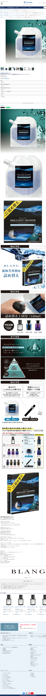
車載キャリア (33, 649)
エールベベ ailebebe (6, 680)
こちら (13, 640)
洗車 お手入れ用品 (34, 657)
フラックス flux (5, 675)
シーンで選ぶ (17, 12)
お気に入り (18, 7)
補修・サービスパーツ (35, 663)
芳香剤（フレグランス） (10, 12)
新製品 (32, 648)
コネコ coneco (5, 684)
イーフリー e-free (6, 685)
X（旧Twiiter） (33, 676)
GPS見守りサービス (34, 664)
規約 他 (2, 644)
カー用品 (4, 9)
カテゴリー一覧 (33, 647)
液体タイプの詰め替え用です (5, 84)
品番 (2, 80)
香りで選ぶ (16, 15)
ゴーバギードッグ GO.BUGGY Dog (9, 688)
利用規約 (4, 648)
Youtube (32, 675)
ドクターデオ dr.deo (6, 676)
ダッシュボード (21, 12)
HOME (1, 9)
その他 (20, 15)
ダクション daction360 (7, 677)
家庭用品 (32, 662)
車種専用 (32, 653)
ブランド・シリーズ (6, 17)
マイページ (24, 7)
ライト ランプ (33, 661)
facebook (32, 673)
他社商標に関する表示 (7, 653)
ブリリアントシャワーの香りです (6, 91)
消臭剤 (32, 656)
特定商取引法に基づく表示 (7, 650)
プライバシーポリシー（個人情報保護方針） (10, 647)
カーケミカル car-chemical (7, 687)
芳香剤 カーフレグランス (35, 655)
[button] (1, 606)
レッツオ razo (5, 678)
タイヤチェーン (33, 650)
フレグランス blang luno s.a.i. (8, 681)
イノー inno (5, 674)
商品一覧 (3, 7)
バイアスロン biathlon (6, 673)
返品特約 (4, 649)
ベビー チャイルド (34, 660)
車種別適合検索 (11, 7)
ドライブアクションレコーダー (36, 654)
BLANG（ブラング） (13, 17)
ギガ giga (4, 682)
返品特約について (3, 105)
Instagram (32, 674)
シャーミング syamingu (7, 683)
